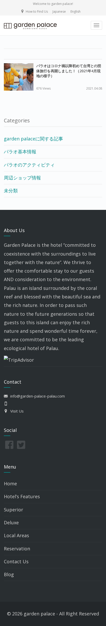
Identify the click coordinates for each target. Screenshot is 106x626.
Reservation (17, 548)
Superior (13, 509)
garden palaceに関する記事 (33, 139)
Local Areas (16, 535)
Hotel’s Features (22, 496)
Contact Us (16, 561)
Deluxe (11, 522)
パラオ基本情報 (20, 151)
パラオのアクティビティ (29, 165)
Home (10, 483)
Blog (9, 574)
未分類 (11, 190)
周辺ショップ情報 (22, 178)
